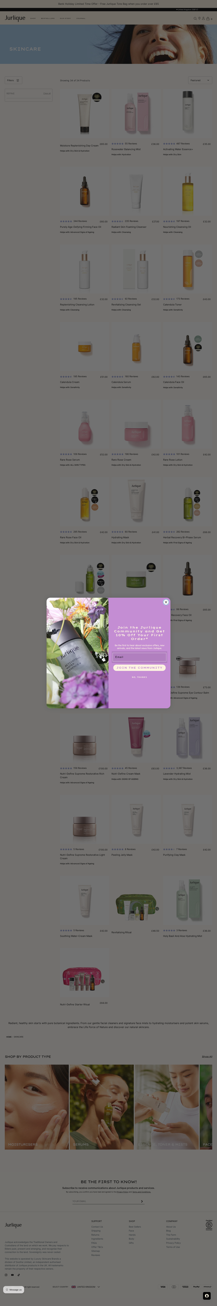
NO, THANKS (139, 677)
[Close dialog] (166, 602)
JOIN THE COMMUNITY (139, 667)
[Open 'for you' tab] (207, 1296)
